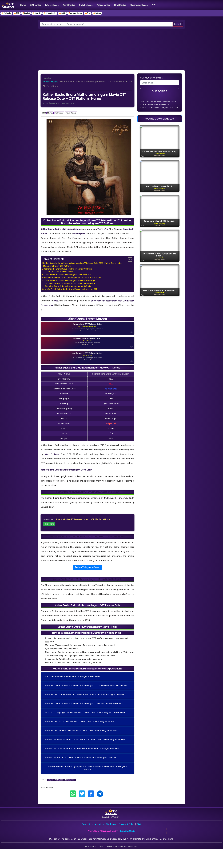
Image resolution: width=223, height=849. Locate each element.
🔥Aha (87, 13)
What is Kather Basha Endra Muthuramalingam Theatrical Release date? (84, 703)
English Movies (86, 5)
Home (23, 4)
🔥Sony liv (37, 13)
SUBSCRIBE (159, 91)
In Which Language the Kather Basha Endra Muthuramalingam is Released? (85, 712)
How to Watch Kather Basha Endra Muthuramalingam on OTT (70, 289)
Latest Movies (52, 5)
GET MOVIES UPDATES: (151, 77)
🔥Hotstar (97, 13)
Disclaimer (111, 824)
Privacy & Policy (127, 824)
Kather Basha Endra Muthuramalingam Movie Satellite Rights (70, 280)
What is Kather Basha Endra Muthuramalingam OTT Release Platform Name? (86, 685)
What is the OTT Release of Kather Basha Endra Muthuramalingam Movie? (84, 694)
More (153, 4)
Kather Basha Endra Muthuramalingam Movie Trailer (69, 286)
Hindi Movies (120, 5)
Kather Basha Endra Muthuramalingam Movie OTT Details (68, 269)
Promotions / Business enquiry (102, 831)
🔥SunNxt (26, 13)
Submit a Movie (127, 831)
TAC (139, 824)
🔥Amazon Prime (75, 13)
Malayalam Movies (139, 5)
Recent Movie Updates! (160, 118)
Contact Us (87, 824)
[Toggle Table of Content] (129, 259)
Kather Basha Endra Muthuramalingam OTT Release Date (71, 283)
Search (177, 24)
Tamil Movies (69, 5)
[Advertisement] (111, 48)
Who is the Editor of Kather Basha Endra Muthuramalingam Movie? (80, 757)
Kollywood (59, 113)
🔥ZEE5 (16, 13)
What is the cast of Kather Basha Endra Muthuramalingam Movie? (80, 721)
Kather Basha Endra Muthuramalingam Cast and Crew (67, 274)
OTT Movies (35, 5)
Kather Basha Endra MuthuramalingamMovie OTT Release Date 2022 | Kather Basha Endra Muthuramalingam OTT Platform (82, 264)
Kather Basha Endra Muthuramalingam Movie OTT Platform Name (72, 277)
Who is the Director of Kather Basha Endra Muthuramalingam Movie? (82, 748)
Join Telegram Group (88, 567)
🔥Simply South (50, 13)
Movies (54, 81)
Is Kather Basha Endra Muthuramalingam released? (72, 676)
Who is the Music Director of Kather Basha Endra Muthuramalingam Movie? (85, 739)
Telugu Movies (103, 5)
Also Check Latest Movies (62, 272)
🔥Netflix (62, 13)
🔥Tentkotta (6, 13)
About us (99, 824)
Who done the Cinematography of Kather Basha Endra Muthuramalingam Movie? (87, 768)
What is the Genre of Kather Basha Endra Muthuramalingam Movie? (81, 730)
